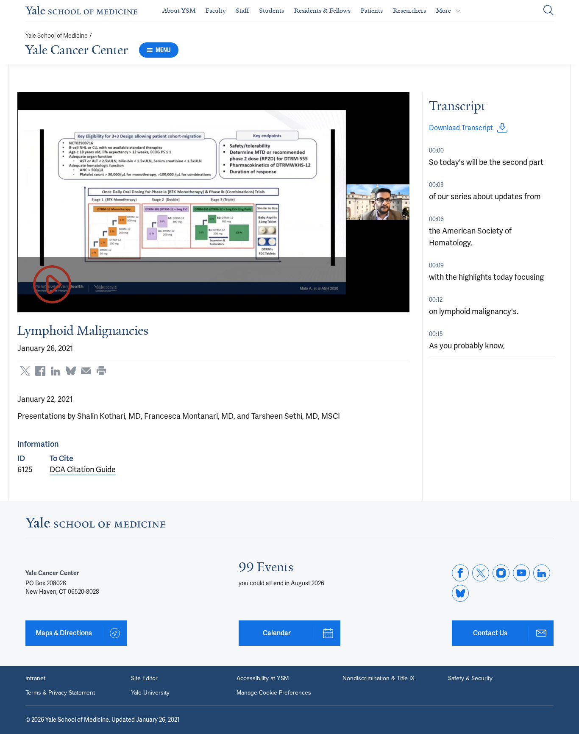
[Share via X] (25, 371)
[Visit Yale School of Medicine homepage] (95, 525)
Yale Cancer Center (76, 50)
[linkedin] (541, 572)
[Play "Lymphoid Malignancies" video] (52, 285)
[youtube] (521, 572)
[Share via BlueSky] (71, 371)
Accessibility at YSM (263, 678)
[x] (480, 572)
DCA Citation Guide (83, 469)
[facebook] (460, 572)
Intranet (35, 678)
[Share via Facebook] (40, 371)
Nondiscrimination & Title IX (378, 678)
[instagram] (501, 572)
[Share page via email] (86, 371)
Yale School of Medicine (56, 35)
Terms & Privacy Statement (60, 693)
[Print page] (101, 371)
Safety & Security (470, 678)
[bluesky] (460, 593)
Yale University (150, 693)
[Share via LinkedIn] (55, 371)
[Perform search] (548, 11)
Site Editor (144, 678)
